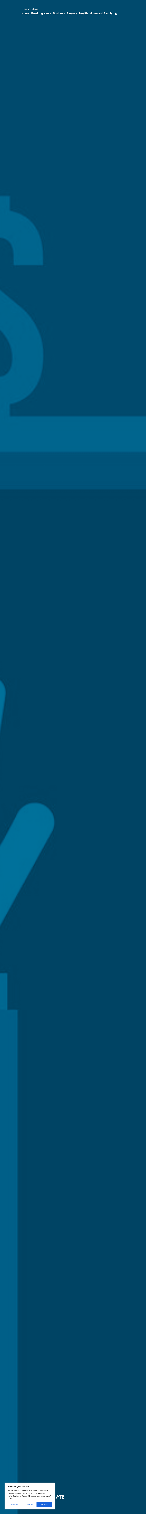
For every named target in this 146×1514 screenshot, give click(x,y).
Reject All (29, 1504)
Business (59, 13)
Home (25, 13)
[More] (116, 13)
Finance (72, 13)
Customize (14, 1504)
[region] (30, 1496)
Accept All (44, 1504)
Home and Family (101, 13)
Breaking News (41, 13)
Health (83, 13)
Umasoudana (29, 9)
